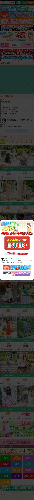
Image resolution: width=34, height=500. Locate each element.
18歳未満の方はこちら (11, 258)
